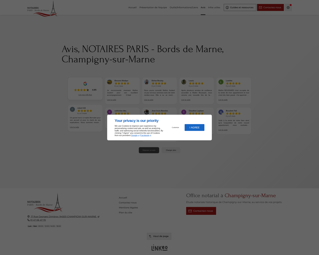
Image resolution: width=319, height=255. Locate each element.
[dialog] (159, 127)
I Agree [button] (194, 127)
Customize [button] (175, 127)
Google (134, 135)
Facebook (144, 135)
